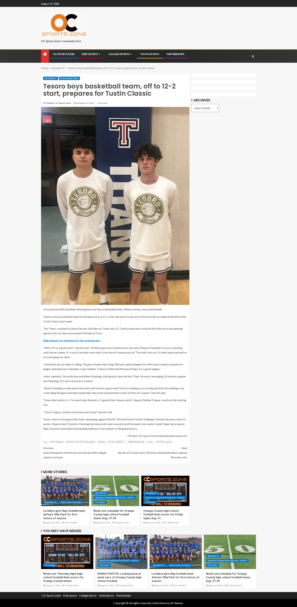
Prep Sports (90, 54)
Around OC (51, 78)
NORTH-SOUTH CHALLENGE (80, 441)
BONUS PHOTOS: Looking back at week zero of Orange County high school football (119, 577)
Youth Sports (149, 54)
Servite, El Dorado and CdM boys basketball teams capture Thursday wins (152, 452)
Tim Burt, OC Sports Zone (58, 103)
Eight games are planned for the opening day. (71, 340)
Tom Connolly (70, 522)
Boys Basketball (69, 78)
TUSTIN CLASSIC (164, 441)
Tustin (150, 441)
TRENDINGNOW (135, 441)
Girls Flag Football (71, 502)
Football (100, 502)
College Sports (119, 54)
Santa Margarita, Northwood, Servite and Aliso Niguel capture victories (74, 452)
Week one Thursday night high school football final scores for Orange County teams (63, 577)
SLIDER (101, 441)
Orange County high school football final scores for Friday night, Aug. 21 (163, 514)
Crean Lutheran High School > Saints (114, 498)
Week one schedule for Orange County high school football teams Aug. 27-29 (113, 514)
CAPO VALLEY (56, 441)
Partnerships (175, 54)
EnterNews (159, 603)
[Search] (253, 56)
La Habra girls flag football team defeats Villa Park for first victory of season (64, 514)
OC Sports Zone (63, 54)
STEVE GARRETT (116, 441)
